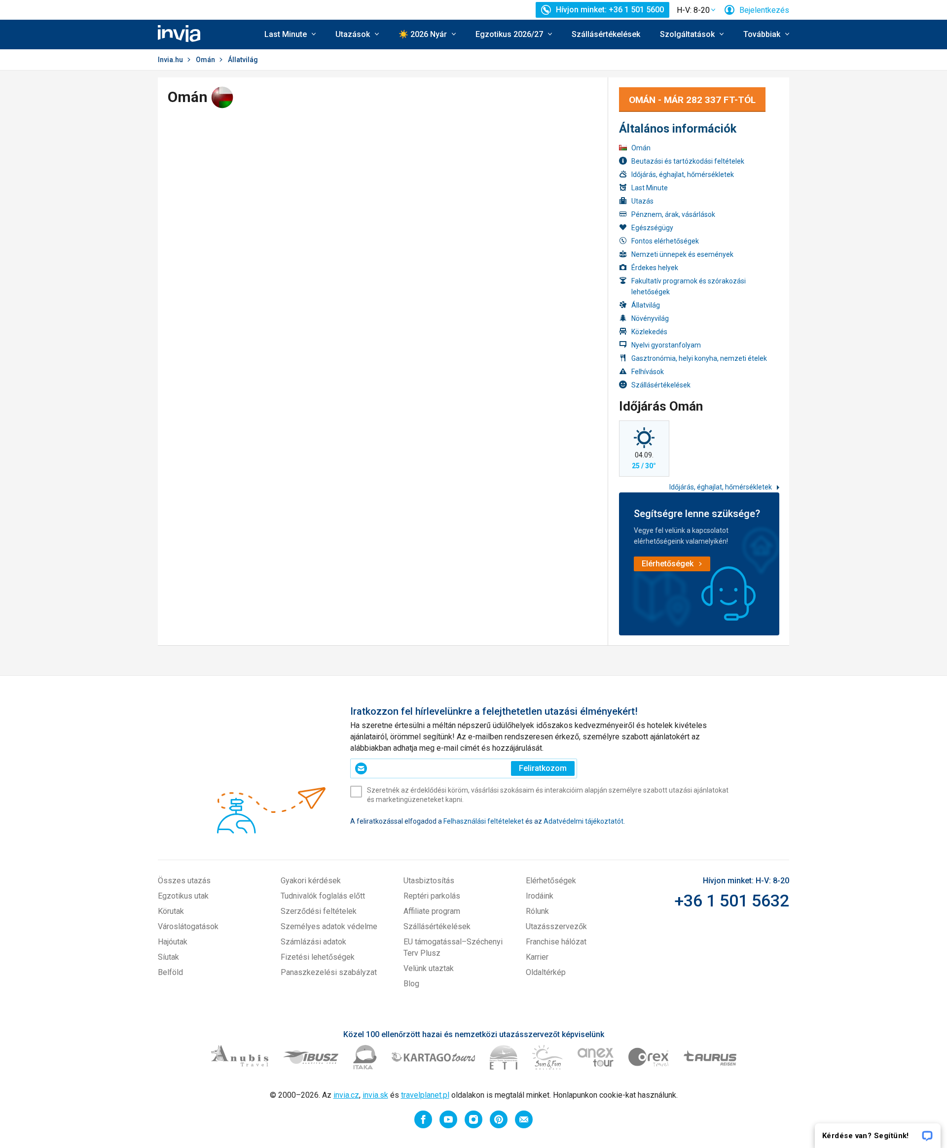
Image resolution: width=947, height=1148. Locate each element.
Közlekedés (649, 332)
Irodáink (539, 896)
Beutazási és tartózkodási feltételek (687, 161)
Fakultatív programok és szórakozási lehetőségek (688, 286)
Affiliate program (431, 911)
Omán (205, 60)
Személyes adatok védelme (329, 926)
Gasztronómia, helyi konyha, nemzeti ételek (699, 358)
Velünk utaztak (428, 968)
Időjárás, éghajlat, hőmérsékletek (682, 174)
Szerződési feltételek (319, 911)
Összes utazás (184, 880)
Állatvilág (645, 305)
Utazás (642, 201)
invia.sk (375, 1095)
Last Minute (649, 188)
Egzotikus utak (183, 896)
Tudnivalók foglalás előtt (323, 896)
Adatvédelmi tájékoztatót (583, 821)
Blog (411, 983)
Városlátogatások (188, 926)
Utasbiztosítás (428, 880)
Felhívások (647, 372)
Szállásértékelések (606, 34)
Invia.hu (170, 60)
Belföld (170, 972)
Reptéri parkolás (431, 896)
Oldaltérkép (546, 972)
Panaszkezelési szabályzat (329, 972)
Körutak (171, 911)
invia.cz (346, 1095)
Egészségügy (652, 228)
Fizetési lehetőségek (318, 957)
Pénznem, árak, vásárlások (673, 214)
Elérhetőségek (551, 880)
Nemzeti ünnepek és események (682, 254)
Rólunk (537, 911)
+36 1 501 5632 (731, 900)
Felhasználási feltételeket (483, 821)
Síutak (168, 957)
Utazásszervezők (556, 926)
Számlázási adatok (313, 941)
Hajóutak (172, 941)
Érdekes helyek (654, 268)
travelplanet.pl (425, 1095)
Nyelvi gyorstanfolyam (666, 345)
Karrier (537, 957)
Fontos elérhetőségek (665, 241)
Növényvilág (650, 318)
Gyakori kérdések (311, 880)
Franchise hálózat (556, 941)
